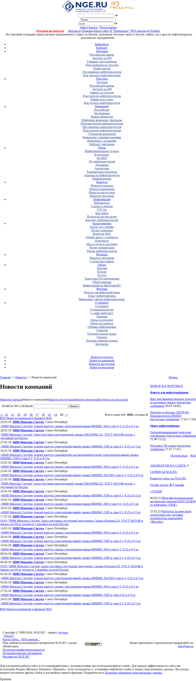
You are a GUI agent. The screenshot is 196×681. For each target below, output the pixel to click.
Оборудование (101, 282)
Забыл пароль (89, 27)
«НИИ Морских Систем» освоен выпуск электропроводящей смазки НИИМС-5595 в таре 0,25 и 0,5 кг (68, 595)
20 (18, 414)
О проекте (102, 302)
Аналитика (102, 168)
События (102, 330)
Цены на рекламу (102, 320)
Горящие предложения (102, 61)
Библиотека (101, 202)
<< (1, 414)
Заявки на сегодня (102, 92)
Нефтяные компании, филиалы (102, 120)
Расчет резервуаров (101, 247)
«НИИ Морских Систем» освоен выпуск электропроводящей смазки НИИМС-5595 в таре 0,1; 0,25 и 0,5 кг (70, 495)
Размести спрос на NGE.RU (168, 478)
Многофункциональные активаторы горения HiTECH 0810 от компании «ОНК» (173, 501)
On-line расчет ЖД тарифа (167, 485)
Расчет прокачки (102, 230)
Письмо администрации (102, 340)
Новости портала (102, 185)
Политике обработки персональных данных (133, 672)
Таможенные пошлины (102, 171)
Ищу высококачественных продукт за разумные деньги (173, 400)
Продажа (102, 51)
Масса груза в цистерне (102, 244)
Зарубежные (102, 113)
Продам (102, 268)
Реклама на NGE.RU (16, 656)
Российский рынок (101, 54)
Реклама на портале (50, 31)
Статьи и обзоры (102, 206)
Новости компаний (101, 189)
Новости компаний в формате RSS (29, 418)
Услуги (101, 275)
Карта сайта (101, 31)
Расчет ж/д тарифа (102, 227)
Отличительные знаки (101, 333)
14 (55, 414)
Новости (102, 182)
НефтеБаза (102, 44)
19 (24, 414)
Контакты (74, 31)
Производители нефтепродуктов (102, 123)
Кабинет (101, 47)
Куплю (101, 271)
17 (37, 414)
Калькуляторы (102, 223)
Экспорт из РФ (102, 58)
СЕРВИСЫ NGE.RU (163, 472)
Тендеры (102, 82)
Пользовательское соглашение (22, 653)
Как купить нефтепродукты (102, 103)
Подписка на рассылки (102, 216)
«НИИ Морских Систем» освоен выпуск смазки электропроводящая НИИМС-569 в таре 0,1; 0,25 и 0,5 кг (69, 426)
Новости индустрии (102, 192)
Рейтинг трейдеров (101, 144)
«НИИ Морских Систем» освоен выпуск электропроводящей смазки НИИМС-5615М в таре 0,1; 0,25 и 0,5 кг (72, 475)
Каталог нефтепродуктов (102, 220)
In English (153, 31)
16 (43, 414)
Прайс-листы (101, 68)
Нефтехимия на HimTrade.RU (102, 285)
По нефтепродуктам (102, 161)
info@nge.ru (185, 646)
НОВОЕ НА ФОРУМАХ (166, 386)
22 (6, 414)
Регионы (102, 254)
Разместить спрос (102, 99)
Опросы (102, 337)
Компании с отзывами (101, 140)
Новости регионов (102, 196)
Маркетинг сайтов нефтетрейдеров (102, 299)
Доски (102, 264)
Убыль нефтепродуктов (102, 251)
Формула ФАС (101, 233)
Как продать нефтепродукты (102, 75)
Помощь (87, 31)
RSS (3, 418)
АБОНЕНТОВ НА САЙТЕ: (168, 465)
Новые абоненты (102, 116)
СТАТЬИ (156, 491)
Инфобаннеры (101, 178)
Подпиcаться (179, 455)
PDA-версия (138, 31)
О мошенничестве (102, 309)
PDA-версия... (30, 639)
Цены (102, 147)
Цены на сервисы (101, 323)
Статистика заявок (102, 261)
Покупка (102, 78)
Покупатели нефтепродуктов (102, 96)
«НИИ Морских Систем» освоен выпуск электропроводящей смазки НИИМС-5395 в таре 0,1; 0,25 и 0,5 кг (70, 446)
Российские (101, 109)
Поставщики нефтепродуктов (101, 71)
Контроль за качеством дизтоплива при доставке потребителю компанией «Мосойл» (170, 516)
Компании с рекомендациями (102, 137)
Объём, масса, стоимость (102, 237)
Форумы (101, 289)
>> (66, 414)
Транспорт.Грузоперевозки (101, 278)
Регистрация (108, 27)
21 (12, 414)
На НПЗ (102, 158)
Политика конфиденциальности (24, 649)
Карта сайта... (11, 639)
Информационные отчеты (102, 151)
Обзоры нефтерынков (102, 326)
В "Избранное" (120, 31)
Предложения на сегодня (102, 65)
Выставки (101, 213)
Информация (101, 199)
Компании (102, 106)
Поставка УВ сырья (163, 445)
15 (49, 414)
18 (31, 414)
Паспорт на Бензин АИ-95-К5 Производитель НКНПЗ (169, 414)
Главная (5, 377)
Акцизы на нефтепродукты (102, 175)
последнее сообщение (165, 419)
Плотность (102, 240)
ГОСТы (102, 209)
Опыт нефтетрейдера (102, 295)
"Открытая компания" (101, 134)
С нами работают (102, 313)
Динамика (102, 165)
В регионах (101, 154)
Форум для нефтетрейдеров (102, 292)
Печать (173, 377)
